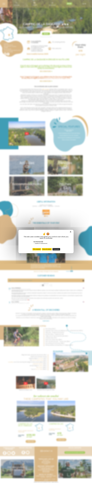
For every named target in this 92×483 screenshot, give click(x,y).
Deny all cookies (47, 249)
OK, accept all (36, 249)
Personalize (56, 249)
